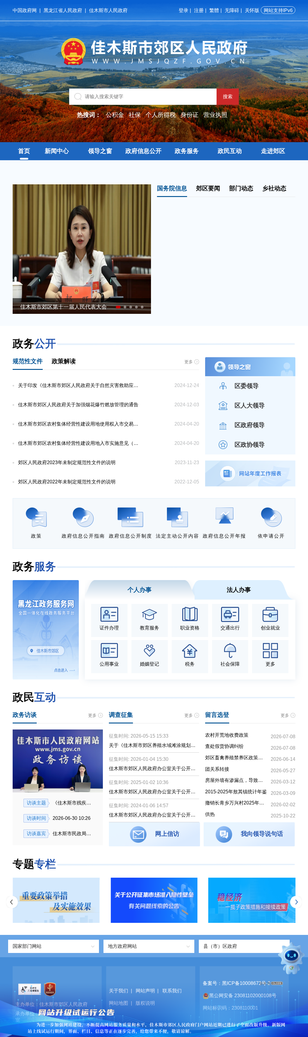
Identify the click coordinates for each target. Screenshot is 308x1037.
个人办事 (140, 589)
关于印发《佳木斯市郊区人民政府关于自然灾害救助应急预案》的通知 (80, 385)
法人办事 (239, 589)
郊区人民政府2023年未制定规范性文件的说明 (67, 462)
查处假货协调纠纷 (224, 746)
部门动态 (241, 188)
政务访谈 (25, 714)
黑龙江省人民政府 (63, 10)
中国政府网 (25, 10)
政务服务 (187, 151)
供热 (210, 814)
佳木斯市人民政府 (108, 10)
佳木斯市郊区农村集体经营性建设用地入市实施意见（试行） (80, 443)
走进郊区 (273, 151)
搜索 (228, 96)
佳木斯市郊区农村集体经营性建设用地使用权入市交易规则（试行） (80, 423)
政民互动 (230, 151)
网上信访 (167, 833)
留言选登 (217, 714)
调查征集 (121, 714)
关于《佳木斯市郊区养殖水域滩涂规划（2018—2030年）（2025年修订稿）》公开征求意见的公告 (154, 746)
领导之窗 (100, 151)
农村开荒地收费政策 (226, 735)
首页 (24, 151)
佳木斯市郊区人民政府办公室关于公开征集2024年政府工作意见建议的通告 (152, 815)
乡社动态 (274, 188)
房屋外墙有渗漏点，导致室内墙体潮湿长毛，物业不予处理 (236, 780)
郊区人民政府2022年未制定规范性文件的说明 (67, 481)
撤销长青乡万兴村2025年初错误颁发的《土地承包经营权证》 (236, 802)
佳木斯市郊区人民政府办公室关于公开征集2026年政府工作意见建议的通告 (152, 769)
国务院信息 (172, 188)
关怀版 (252, 10)
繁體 (214, 10)
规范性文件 (28, 361)
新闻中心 (57, 151)
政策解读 (64, 361)
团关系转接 (217, 769)
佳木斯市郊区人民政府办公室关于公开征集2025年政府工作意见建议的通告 (152, 792)
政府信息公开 (143, 151)
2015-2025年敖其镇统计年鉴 (236, 791)
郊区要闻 (208, 188)
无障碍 (232, 10)
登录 (183, 10)
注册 (199, 10)
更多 (188, 361)
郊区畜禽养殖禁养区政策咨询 (236, 757)
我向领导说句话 (262, 833)
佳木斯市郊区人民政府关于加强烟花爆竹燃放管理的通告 (78, 404)
